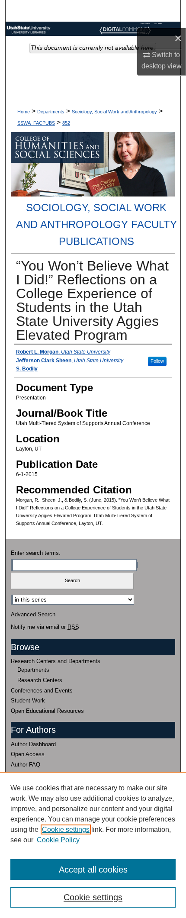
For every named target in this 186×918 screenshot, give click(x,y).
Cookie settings (66, 829)
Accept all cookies (93, 869)
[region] (93, 845)
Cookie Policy (58, 840)
